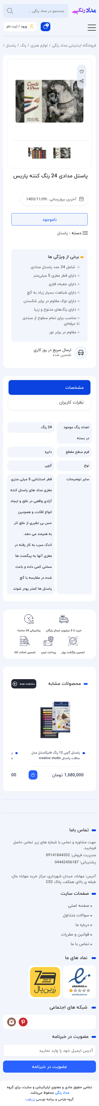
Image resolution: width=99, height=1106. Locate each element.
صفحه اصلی (78, 905)
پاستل (11, 45)
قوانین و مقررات (75, 934)
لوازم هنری (39, 45)
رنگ (23, 45)
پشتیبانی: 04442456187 (75, 862)
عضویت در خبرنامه (49, 1066)
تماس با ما (80, 944)
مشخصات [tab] (74, 387)
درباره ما (82, 924)
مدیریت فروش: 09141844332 (71, 855)
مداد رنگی (62, 1093)
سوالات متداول (76, 915)
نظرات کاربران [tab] (71, 402)
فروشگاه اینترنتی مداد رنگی (74, 45)
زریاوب (30, 1099)
